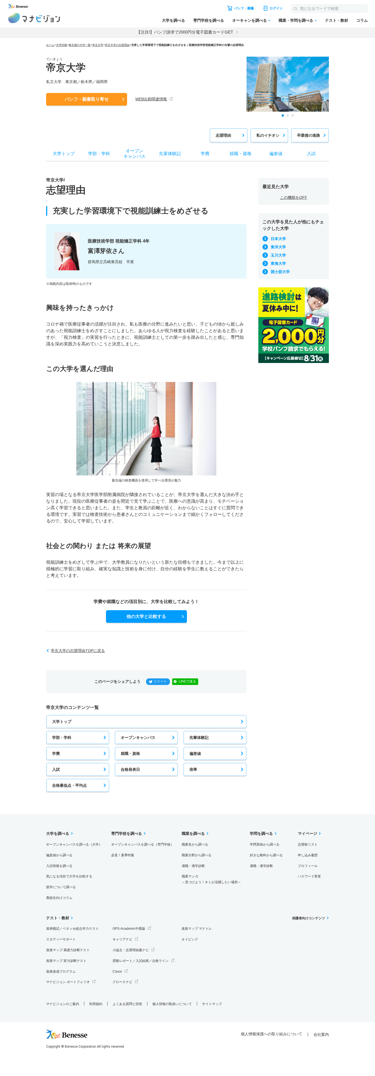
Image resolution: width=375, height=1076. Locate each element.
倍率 (193, 769)
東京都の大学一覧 (80, 44)
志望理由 (223, 135)
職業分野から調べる (196, 855)
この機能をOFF (293, 197)
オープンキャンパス (138, 737)
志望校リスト (308, 844)
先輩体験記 (199, 737)
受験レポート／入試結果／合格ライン (141, 961)
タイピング (189, 939)
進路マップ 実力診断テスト (66, 961)
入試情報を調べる (59, 866)
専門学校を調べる (208, 20)
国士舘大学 (280, 272)
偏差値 (195, 753)
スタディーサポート (61, 939)
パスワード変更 (309, 876)
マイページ (307, 833)
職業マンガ (211, 879)
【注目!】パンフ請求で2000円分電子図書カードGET (184, 32)
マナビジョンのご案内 (62, 1004)
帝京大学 (97, 44)
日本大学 (278, 239)
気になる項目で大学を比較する (69, 876)
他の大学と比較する (146, 616)
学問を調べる (261, 833)
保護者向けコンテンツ (308, 918)
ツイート (160, 681)
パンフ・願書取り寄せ (87, 99)
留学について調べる (61, 887)
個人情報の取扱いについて (172, 1004)
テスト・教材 (336, 20)
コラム (362, 20)
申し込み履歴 (308, 855)
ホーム (50, 44)
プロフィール (308, 866)
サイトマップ (212, 1004)
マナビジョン (34, 18)
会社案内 (321, 1034)
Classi (117, 971)
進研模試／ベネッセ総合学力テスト (72, 929)
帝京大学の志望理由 (117, 44)
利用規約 (95, 1004)
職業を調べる (193, 833)
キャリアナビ (122, 939)
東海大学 (278, 263)
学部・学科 (61, 737)
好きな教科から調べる (266, 855)
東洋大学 (278, 247)
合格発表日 (130, 769)
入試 (56, 769)
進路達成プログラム (61, 971)
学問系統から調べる (264, 844)
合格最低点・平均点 (69, 785)
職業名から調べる (195, 844)
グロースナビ (122, 982)
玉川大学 (278, 255)
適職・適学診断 (193, 866)
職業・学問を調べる (296, 20)
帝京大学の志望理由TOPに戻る (78, 650)
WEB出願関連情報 (151, 99)
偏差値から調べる (59, 855)
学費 (56, 753)
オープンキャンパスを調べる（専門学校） (142, 844)
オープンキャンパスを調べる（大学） (74, 844)
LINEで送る (187, 681)
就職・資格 (130, 753)
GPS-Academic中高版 (129, 929)
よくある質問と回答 (127, 1004)
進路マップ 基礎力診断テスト (68, 950)
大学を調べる (173, 20)
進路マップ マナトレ (196, 929)
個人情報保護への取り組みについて (271, 1034)
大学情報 (61, 44)
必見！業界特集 (122, 855)
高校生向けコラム (59, 898)
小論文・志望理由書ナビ (131, 950)
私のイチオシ (267, 135)
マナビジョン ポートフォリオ (68, 982)
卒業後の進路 (308, 135)
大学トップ (61, 721)
